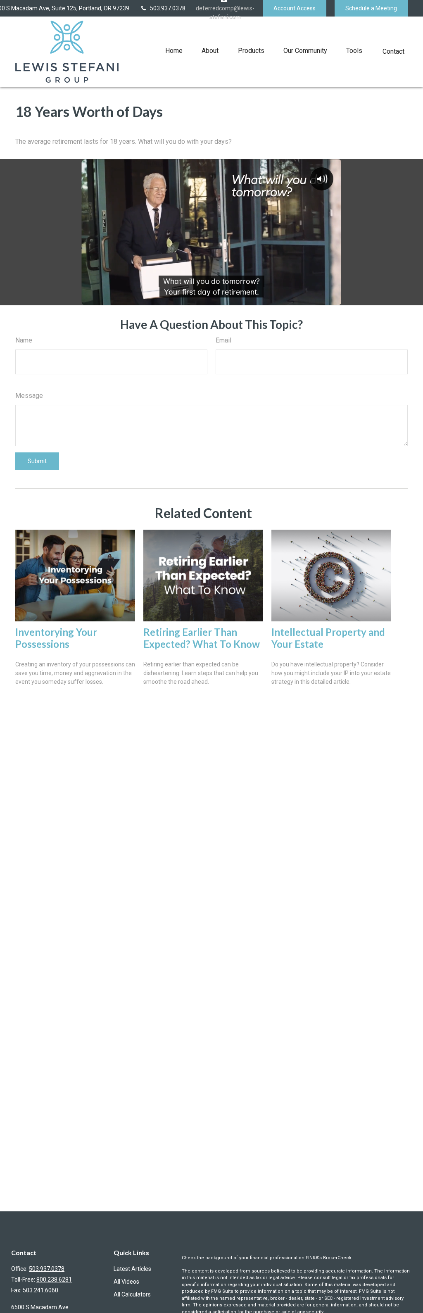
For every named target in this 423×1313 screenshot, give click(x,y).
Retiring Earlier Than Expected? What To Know (201, 638)
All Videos (126, 1281)
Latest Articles (132, 1268)
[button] (174, 50)
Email (223, 340)
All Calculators (132, 1294)
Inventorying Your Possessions (56, 638)
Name (23, 340)
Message (29, 396)
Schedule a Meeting (371, 8)
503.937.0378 (167, 8)
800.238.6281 (54, 1279)
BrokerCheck (337, 1258)
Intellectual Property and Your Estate (328, 638)
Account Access (294, 8)
